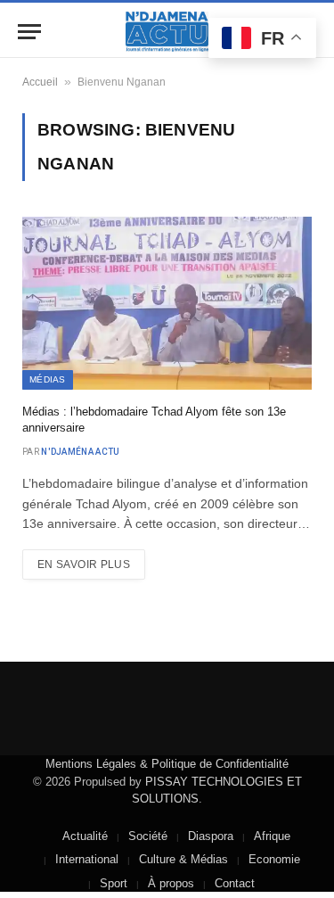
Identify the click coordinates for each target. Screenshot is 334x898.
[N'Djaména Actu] (167, 32)
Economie (274, 859)
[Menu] (29, 32)
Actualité (85, 836)
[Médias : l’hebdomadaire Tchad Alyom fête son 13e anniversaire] (167, 303)
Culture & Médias (183, 859)
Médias (47, 379)
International (86, 859)
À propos (171, 883)
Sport (113, 883)
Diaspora (210, 836)
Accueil (40, 82)
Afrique (272, 836)
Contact (235, 883)
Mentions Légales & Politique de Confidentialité (167, 763)
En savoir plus (83, 564)
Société (147, 836)
